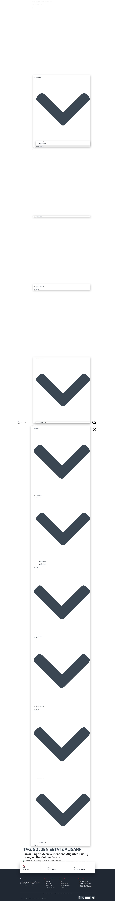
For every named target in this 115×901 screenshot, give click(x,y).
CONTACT (35, 425)
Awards (37, 284)
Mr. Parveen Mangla (42, 141)
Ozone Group (39, 75)
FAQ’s (34, 424)
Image (37, 287)
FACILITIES (35, 147)
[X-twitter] (82, 897)
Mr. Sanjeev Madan (42, 143)
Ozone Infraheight (39, 146)
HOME (34, 7)
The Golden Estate (42, 422)
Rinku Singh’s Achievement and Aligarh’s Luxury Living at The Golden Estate (55, 855)
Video (37, 289)
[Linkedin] (93, 897)
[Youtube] (86, 897)
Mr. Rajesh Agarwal (42, 144)
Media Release (39, 216)
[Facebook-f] (79, 897)
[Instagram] (89, 897)
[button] (94, 423)
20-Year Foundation (40, 286)
